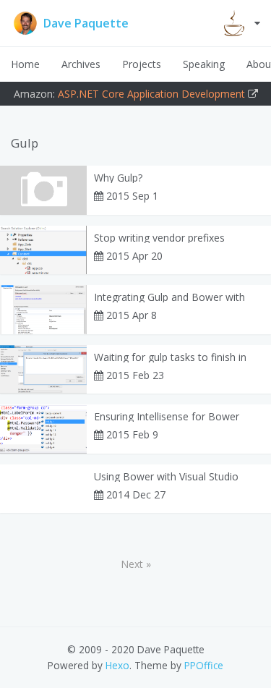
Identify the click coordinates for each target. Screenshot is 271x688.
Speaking (204, 64)
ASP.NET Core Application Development (151, 94)
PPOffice (203, 665)
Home (25, 64)
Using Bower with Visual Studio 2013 (166, 477)
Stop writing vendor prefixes (159, 238)
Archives (80, 64)
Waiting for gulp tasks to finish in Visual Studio (170, 357)
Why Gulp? (118, 178)
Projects (141, 64)
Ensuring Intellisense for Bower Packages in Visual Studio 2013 (166, 417)
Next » (136, 564)
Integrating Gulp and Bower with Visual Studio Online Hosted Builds (174, 297)
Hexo (117, 665)
